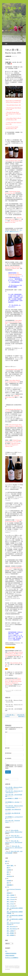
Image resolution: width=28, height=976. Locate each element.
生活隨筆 (9, 870)
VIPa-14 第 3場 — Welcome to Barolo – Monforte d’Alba (13, 831)
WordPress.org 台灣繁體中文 (11, 957)
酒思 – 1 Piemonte (11, 897)
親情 (8, 872)
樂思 (8, 867)
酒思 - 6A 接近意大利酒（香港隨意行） (13, 691)
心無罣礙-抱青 (8, 56)
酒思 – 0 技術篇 (10, 895)
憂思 (8, 882)
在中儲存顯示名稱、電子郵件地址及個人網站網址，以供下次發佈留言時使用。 (13, 766)
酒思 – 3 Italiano (10, 901)
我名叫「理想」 (10, 865)
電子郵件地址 (8, 753)
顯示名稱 (7, 748)
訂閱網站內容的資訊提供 (10, 953)
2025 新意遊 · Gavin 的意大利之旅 (13, 809)
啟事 (6, 861)
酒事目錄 (9, 893)
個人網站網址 (8, 758)
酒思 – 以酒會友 (10, 931)
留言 (6, 732)
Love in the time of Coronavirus (14, 889)
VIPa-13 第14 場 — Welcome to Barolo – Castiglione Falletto (14, 806)
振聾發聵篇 (9, 885)
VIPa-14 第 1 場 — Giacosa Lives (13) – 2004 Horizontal (13, 836)
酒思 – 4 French (10, 903)
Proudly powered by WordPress (12, 966)
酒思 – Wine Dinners (11, 926)
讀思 (8, 874)
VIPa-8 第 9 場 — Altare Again (21, 715)
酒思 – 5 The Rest (11, 906)
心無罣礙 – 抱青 (13, 9)
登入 (6, 951)
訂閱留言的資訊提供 (9, 955)
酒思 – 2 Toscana (11, 899)
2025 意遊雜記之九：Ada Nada (12, 802)
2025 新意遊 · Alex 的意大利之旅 (12, 813)
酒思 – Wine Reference (12, 928)
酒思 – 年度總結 (10, 935)
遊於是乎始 (9, 876)
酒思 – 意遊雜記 (10, 933)
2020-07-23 (14, 56)
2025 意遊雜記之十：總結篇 (11, 798)
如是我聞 (9, 880)
